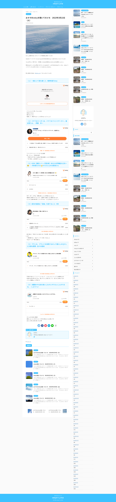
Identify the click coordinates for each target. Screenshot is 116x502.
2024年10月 (76, 352)
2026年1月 (75, 301)
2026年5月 (75, 284)
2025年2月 (75, 339)
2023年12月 (76, 389)
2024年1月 (75, 385)
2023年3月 (75, 423)
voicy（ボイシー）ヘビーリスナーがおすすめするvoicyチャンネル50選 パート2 (87, 49)
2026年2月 (75, 297)
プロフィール (60, 6)
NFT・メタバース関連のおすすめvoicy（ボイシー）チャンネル (87, 14)
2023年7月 (75, 406)
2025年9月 (75, 318)
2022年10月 (76, 444)
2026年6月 (75, 280)
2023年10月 (76, 398)
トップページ (41, 6)
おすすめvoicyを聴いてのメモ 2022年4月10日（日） (46, 352)
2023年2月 (75, 427)
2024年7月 (75, 360)
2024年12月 (76, 343)
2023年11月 (76, 394)
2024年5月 (75, 368)
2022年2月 (75, 478)
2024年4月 (75, 373)
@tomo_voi (37, 73)
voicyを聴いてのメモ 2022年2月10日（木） (44, 398)
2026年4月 (75, 288)
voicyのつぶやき (58, 3)
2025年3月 (75, 335)
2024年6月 (75, 364)
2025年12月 (76, 305)
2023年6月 (75, 411)
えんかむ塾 (25, 6)
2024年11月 (76, 347)
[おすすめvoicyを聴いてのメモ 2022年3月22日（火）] (49, 325)
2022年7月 (75, 457)
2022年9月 (75, 448)
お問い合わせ (33, 6)
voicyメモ (29, 341)
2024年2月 (75, 381)
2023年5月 (75, 415)
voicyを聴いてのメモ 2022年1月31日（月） (44, 364)
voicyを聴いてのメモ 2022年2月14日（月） (44, 375)
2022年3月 (75, 474)
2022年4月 (75, 470)
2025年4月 (75, 330)
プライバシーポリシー (50, 6)
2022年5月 (75, 465)
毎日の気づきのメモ (58, 495)
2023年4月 (75, 419)
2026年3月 (75, 293)
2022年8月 (75, 453)
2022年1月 (75, 482)
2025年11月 (76, 309)
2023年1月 (75, 432)
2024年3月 (75, 377)
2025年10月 (76, 314)
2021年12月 (75, 486)
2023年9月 (75, 402)
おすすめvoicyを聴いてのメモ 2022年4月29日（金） (46, 386)
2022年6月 (75, 461)
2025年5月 (75, 326)
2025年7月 (75, 322)
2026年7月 (75, 276)
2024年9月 (75, 356)
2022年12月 (76, 436)
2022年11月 (75, 440)
